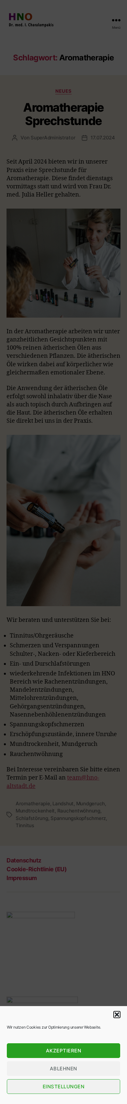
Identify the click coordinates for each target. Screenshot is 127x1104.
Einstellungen (64, 1086)
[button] (117, 1014)
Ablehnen (63, 1068)
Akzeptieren (63, 1051)
